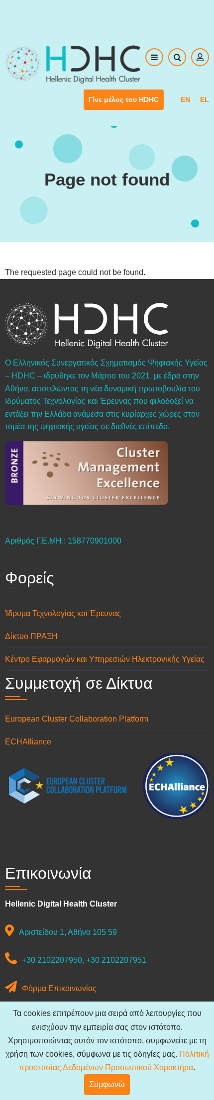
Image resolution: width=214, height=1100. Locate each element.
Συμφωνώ (107, 1084)
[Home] (72, 64)
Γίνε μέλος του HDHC (124, 99)
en (185, 99)
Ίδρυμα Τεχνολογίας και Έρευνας (63, 613)
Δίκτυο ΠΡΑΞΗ (31, 636)
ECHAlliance (28, 741)
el (204, 99)
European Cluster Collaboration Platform (76, 719)
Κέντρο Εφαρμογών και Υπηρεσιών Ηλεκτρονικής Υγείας (105, 659)
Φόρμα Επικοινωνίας (59, 988)
